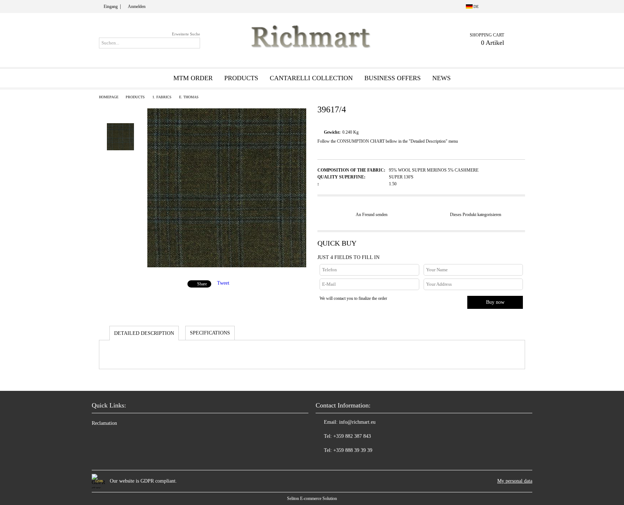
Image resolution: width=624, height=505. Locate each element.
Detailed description (144, 333)
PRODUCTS (135, 97)
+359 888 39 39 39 (352, 450)
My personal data (514, 481)
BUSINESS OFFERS (392, 78)
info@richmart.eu (357, 422)
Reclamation (104, 423)
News (441, 78)
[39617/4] (226, 265)
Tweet (223, 283)
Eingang (111, 6)
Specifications (210, 333)
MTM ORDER (193, 78)
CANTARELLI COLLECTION (311, 78)
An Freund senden (371, 214)
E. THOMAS (189, 97)
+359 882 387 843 (352, 436)
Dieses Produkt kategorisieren (475, 214)
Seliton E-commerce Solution (312, 498)
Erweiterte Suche (186, 34)
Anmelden (137, 6)
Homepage (108, 97)
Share (202, 283)
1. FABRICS (162, 97)
